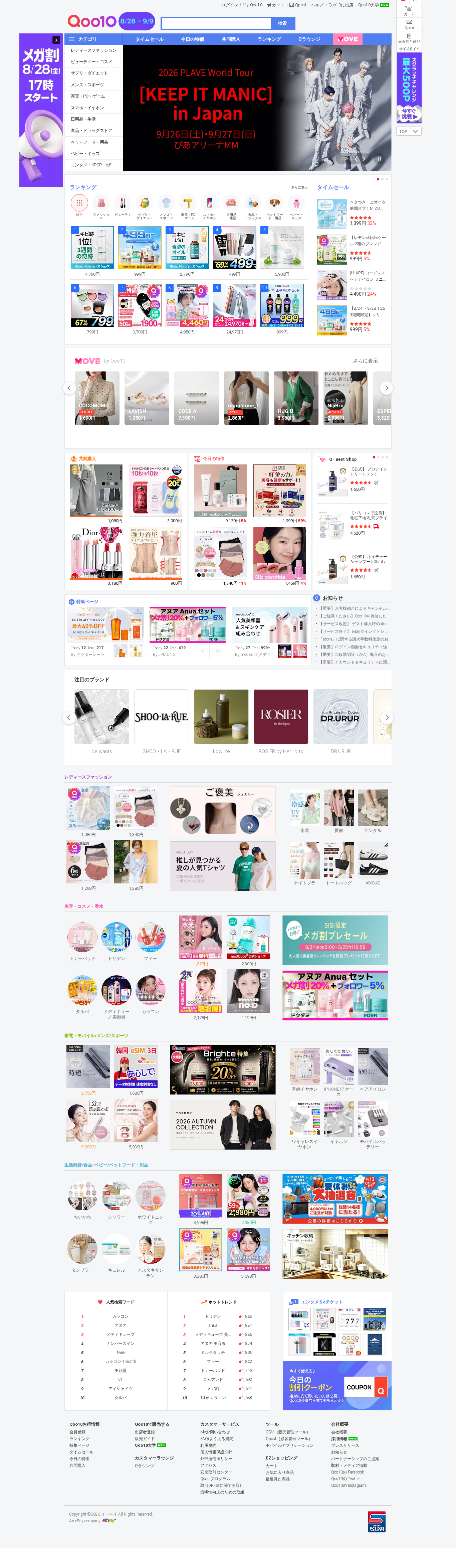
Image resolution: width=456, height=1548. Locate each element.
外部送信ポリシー (216, 1458)
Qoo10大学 (368, 5)
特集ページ (87, 601)
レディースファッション (93, 50)
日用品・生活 (83, 119)
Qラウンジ (144, 1465)
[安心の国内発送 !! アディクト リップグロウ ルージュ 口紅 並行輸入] (96, 553)
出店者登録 (145, 1432)
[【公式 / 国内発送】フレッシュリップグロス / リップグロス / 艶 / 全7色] (280, 553)
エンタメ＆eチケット (322, 1301)
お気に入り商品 (280, 1472)
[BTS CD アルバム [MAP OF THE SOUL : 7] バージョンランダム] (349, 1319)
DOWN (415, 131)
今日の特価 (214, 458)
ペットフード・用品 (89, 142)
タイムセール (333, 187)
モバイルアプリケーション (290, 1445)
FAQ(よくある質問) (217, 1438)
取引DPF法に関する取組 (222, 1485)
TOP (403, 131)
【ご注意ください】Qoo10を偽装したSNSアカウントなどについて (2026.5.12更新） (355, 616)
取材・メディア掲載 (349, 1465)
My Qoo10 (252, 5)
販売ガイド (145, 1438)
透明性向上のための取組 (222, 1492)
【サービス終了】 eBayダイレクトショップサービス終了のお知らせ (355, 631)
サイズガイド (409, 48)
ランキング (83, 187)
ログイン (229, 5)
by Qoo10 (114, 361)
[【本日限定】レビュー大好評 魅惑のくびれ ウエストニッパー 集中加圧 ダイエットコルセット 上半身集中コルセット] (156, 553)
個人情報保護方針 (216, 1452)
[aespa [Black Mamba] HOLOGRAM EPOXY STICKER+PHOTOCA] (324, 1319)
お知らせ (333, 598)
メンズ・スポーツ (87, 84)
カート (278, 5)
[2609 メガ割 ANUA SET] (188, 625)
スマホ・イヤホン (87, 107)
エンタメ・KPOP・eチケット (97, 164)
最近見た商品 (278, 1479)
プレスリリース (345, 1445)
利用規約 (208, 1445)
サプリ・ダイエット (89, 73)
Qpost (301, 5)
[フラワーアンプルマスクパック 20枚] (156, 490)
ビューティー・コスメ (91, 61)
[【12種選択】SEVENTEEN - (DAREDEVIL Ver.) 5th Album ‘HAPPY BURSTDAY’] (324, 1344)
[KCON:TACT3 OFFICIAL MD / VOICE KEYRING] (299, 1319)
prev (69, 388)
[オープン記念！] (105, 625)
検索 (282, 23)
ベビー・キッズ (85, 153)
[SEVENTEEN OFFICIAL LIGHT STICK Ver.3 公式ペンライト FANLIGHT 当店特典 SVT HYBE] (299, 1344)
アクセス (208, 1465)
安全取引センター (216, 1472)
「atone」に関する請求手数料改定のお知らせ (355, 639)
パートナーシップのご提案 (355, 1458)
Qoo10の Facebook (347, 1472)
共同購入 (87, 458)
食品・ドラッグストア (91, 130)
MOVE (87, 361)
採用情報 (339, 1438)
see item (310, 794)
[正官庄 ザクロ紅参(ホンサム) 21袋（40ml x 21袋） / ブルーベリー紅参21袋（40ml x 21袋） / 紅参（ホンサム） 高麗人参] (280, 490)
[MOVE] (348, 39)
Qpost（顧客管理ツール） (289, 1438)
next (387, 388)
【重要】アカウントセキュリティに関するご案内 (355, 662)
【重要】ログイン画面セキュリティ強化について (355, 647)
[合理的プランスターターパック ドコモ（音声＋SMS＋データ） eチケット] (375, 1344)
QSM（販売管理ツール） (288, 1432)
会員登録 (77, 1432)
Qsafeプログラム (215, 1478)
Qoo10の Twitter (345, 1478)
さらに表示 (299, 187)
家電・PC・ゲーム (88, 96)
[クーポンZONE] (337, 1385)
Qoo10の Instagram (348, 1485)
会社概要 (339, 1432)
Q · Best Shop (343, 459)
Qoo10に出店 (341, 5)
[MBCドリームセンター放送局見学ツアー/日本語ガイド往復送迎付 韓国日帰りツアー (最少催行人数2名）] (375, 1319)
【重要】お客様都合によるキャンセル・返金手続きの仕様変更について (355, 608)
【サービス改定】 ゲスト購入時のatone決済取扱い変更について (355, 623)
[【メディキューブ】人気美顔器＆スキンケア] (270, 625)
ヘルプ (317, 5)
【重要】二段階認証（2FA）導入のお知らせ (355, 654)
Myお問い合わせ (215, 1432)
